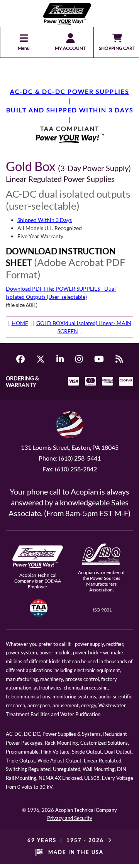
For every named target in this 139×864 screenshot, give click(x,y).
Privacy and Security (69, 818)
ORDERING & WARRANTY (22, 381)
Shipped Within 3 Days (44, 220)
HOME (20, 323)
